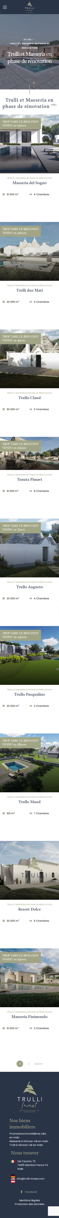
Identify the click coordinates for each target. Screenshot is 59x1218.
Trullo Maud (29, 802)
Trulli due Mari (29, 291)
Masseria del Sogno (30, 183)
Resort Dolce (29, 910)
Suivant (38, 1063)
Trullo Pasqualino (29, 695)
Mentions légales (29, 1200)
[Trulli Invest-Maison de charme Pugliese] (29, 7)
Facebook (31, 1192)
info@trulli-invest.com (30, 1179)
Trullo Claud (29, 398)
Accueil (27, 39)
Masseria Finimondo (29, 1017)
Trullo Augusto (29, 587)
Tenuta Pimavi (29, 480)
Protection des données (29, 1204)
